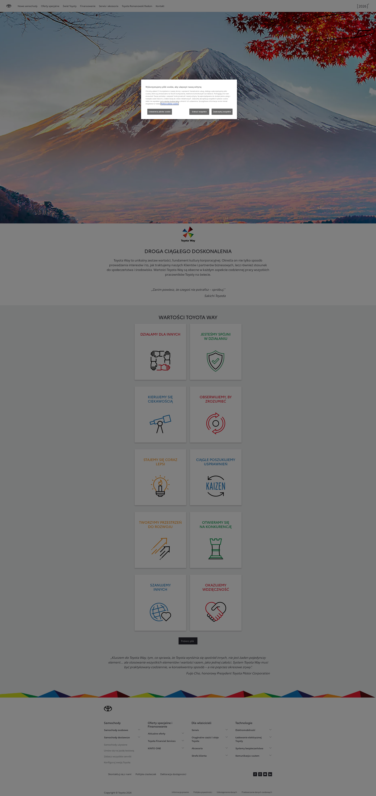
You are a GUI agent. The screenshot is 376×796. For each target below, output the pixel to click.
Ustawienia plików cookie (159, 111)
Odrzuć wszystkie (199, 111)
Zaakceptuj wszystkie (222, 111)
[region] (189, 99)
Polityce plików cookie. (169, 103)
